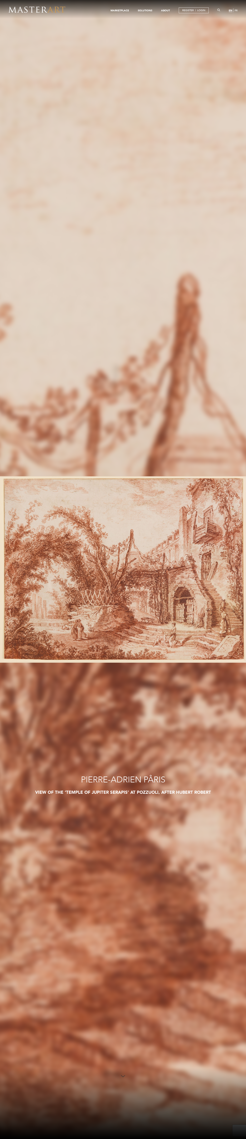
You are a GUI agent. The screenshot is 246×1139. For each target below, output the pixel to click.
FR (236, 10)
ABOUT (165, 10)
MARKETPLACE (120, 10)
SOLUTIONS (145, 10)
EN (230, 10)
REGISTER (188, 10)
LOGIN (201, 10)
